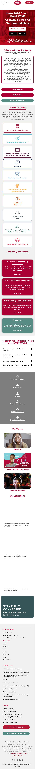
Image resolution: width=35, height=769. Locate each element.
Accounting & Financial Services (17, 130)
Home (4, 643)
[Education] (18, 162)
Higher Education (7, 632)
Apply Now (29, 2)
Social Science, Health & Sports (17, 244)
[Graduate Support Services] (17, 401)
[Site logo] (17, 2)
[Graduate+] (17, 393)
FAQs (4, 657)
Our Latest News (17, 496)
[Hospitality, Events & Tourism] (17, 174)
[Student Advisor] (17, 385)
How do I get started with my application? (16, 365)
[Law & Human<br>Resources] (17, 199)
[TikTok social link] (22, 760)
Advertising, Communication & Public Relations (16, 672)
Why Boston (6, 646)
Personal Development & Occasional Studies (15, 638)
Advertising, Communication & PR (17, 142)
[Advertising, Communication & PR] (17, 138)
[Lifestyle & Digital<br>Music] (17, 212)
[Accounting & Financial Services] (17, 126)
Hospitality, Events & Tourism (17, 178)
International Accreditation (17, 379)
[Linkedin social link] (20, 760)
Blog (4, 649)
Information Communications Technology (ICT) (16, 686)
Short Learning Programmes (10, 635)
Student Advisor (17, 387)
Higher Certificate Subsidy (17, 420)
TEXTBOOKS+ (6, 660)
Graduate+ (18, 396)
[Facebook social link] (12, 760)
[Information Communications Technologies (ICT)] (17, 185)
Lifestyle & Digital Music (9, 692)
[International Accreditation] (17, 377)
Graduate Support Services (17, 404)
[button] (17, 350)
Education (17, 166)
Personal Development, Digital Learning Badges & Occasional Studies (16, 695)
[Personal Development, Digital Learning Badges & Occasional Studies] (17, 226)
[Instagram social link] (14, 760)
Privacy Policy (23, 764)
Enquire (5, 652)
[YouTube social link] (17, 760)
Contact (5, 706)
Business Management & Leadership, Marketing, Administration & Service (16, 675)
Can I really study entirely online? (13, 361)
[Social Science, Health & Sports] (17, 240)
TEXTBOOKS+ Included (17, 412)
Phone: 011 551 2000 (9, 719)
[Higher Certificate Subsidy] (17, 417)
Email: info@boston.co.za (10, 722)
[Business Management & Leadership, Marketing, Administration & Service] (17, 149)
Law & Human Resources (10, 689)
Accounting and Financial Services (12, 669)
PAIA (29, 764)
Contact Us (6, 654)
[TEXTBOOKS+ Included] (17, 409)
